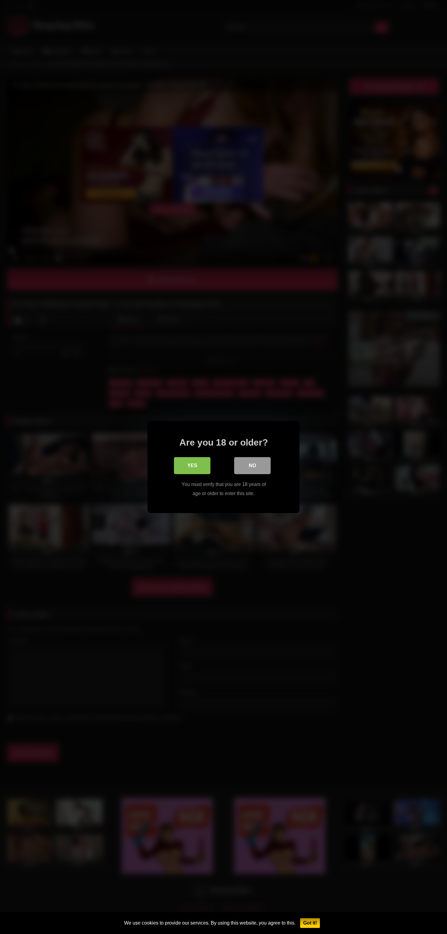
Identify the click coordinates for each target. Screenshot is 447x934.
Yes (192, 465)
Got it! (310, 922)
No (252, 465)
